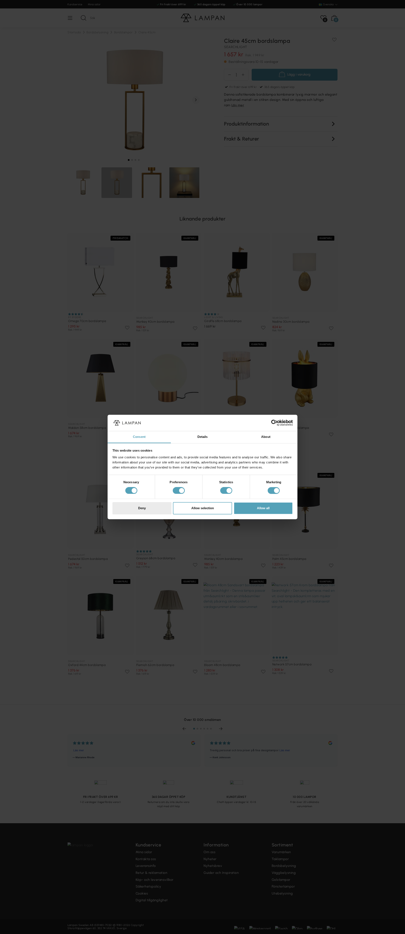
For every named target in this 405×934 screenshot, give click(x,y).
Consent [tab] (139, 437)
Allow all (263, 508)
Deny (142, 508)
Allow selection (202, 508)
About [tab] (265, 437)
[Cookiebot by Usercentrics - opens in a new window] (274, 423)
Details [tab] (202, 437)
